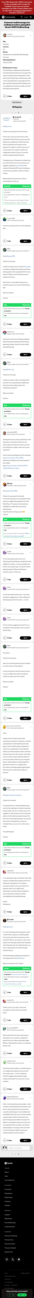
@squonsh (8, 126)
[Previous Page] (12, 112)
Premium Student (10, 1248)
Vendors (7, 1205)
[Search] (21, 17)
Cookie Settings (9, 1282)
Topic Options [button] (16, 102)
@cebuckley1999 (11, 491)
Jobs (6, 1176)
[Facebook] (19, 1259)
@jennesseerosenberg (13, 795)
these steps (21, 11)
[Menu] (30, 17)
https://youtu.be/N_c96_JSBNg (13, 458)
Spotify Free (9, 1252)
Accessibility (14, 1285)
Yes (20, 1295)
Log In (26, 17)
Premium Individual (11, 1236)
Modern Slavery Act (9, 1288)
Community (10, 17)
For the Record (9, 1180)
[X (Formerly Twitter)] (13, 1259)
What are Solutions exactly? (19, 974)
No (13, 1295)
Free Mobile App (10, 1223)
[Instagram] (7, 1259)
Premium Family (10, 1244)
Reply (25, 96)
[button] (30, 35)
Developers (8, 1193)
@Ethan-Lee (10, 369)
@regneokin (9, 927)
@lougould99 (10, 256)
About (7, 1172)
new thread (19, 165)
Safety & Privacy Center (10, 1276)
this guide (27, 266)
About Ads (7, 1285)
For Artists (8, 1189)
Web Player (21, 958)
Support (7, 1215)
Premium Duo (9, 1240)
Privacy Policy (8, 1279)
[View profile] (5, 35)
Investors (8, 1201)
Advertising (8, 1197)
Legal (6, 1273)
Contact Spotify (10, 1227)
